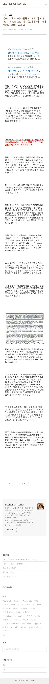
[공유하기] (12, 484)
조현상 (16, 608)
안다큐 (34, 620)
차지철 (6, 605)
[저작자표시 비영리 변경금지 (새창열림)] (32, 484)
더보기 (4, 635)
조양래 (17, 601)
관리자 (33, 681)
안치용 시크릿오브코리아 (12, 612)
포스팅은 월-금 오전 (9, 568)
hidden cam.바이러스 (11, 623)
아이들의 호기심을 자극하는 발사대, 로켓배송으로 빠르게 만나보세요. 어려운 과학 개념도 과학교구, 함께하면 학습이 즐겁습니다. (24, 57)
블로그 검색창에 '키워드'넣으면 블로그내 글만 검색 (20, 559)
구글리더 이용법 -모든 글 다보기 (14, 564)
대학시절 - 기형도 (9, 572)
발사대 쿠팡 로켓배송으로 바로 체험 (23, 52)
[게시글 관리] (15, 484)
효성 (36, 601)
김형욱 (21, 605)
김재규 (38, 616)
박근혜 (26, 620)
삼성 (13, 605)
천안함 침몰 (8, 601)
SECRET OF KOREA (14, 4)
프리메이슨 (27, 623)
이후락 (6, 631)
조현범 (6, 627)
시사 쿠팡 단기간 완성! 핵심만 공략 (24, 70)
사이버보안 (37, 605)
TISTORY (25, 681)
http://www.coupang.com (18, 49)
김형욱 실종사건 (35, 627)
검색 (44, 649)
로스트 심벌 (28, 601)
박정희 (24, 627)
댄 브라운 (15, 627)
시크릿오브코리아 (10, 616)
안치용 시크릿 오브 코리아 (31, 608)
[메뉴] (46, 4)
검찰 (28, 605)
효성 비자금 (8, 620)
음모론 (17, 620)
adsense (7, 608)
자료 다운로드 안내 (9, 577)
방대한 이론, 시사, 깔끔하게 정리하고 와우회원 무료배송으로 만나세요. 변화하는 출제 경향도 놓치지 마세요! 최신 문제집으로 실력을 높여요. (24, 75)
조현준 (21, 616)
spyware (37, 623)
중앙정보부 (28, 612)
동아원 (30, 616)
